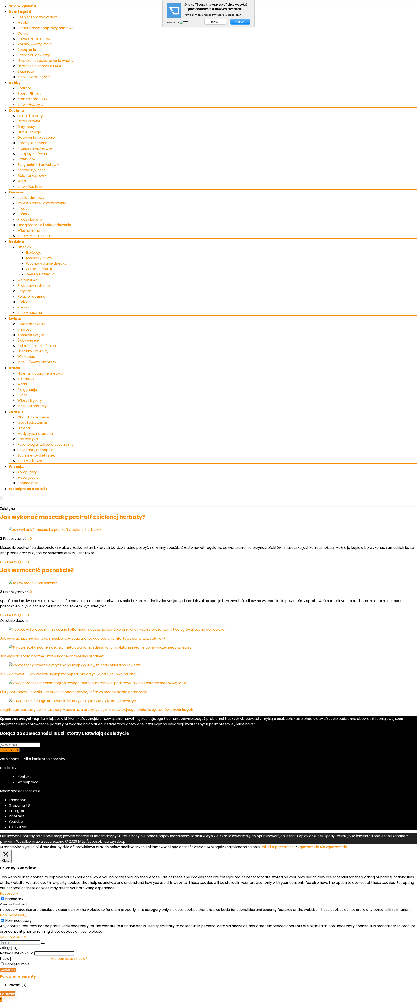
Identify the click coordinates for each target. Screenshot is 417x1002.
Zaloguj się (8, 969)
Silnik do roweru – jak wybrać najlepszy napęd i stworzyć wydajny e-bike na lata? (68, 674)
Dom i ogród (20, 11)
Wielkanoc (26, 356)
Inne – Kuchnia (29, 186)
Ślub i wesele (28, 340)
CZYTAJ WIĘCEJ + (15, 561)
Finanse (16, 192)
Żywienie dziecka (40, 274)
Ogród (22, 33)
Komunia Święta (30, 334)
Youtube (16, 821)
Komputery (27, 472)
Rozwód (24, 307)
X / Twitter (18, 827)
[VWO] (184, 22)
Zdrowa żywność (31, 170)
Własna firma (28, 230)
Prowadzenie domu (33, 38)
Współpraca (27, 782)
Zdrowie (16, 411)
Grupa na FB (20, 805)
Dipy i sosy (26, 126)
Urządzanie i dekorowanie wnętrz (45, 60)
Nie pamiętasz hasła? (69, 958)
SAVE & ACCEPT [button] (13, 936)
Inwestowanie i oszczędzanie (41, 203)
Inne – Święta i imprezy (36, 362)
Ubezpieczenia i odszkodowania (44, 224)
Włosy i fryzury (29, 400)
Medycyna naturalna (35, 433)
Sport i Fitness (29, 93)
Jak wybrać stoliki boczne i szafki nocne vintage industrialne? (52, 656)
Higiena (23, 428)
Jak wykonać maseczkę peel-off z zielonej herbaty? (72, 517)
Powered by (173, 22)
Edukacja (33, 252)
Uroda (14, 367)
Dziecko (24, 247)
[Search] (1, 504)
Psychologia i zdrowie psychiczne (45, 444)
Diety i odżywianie (32, 422)
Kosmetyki (26, 378)
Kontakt (24, 776)
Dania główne (28, 121)
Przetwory (26, 159)
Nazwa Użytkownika (16, 953)
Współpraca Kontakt (28, 488)
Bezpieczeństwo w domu (38, 17)
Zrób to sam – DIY (32, 99)
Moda (22, 384)
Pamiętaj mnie (17, 964)
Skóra (22, 395)
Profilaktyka (27, 439)
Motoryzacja (28, 477)
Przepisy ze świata (32, 153)
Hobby (15, 82)
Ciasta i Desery (30, 115)
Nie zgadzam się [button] (333, 846)
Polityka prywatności (278, 846)
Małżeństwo (27, 280)
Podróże (24, 88)
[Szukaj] (43, 943)
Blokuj (215, 21)
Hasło (4, 958)
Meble (22, 22)
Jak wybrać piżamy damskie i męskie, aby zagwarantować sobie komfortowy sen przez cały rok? (82, 638)
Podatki (23, 214)
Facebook (17, 799)
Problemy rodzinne (33, 285)
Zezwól (240, 21)
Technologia (27, 482)
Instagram (17, 810)
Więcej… (16, 466)
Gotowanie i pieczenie (36, 137)
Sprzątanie (26, 49)
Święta (15, 318)
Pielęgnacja (27, 389)
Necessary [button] (9, 893)
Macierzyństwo (39, 257)
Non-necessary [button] (13, 915)
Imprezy (24, 329)
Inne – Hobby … (30, 104)
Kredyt (23, 208)
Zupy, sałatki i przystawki (38, 164)
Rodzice (24, 301)
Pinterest (16, 816)
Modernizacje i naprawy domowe (45, 27)
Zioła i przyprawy (31, 175)
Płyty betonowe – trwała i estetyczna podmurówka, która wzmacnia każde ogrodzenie (73, 691)
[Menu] (1, 498)
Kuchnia (16, 110)
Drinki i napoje (29, 132)
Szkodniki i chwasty (33, 55)
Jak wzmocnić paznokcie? (37, 570)
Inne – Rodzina (29, 312)
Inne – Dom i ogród (33, 76)
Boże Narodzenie (31, 324)
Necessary (14, 898)
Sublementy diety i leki (36, 455)
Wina (21, 180)
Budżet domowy (31, 197)
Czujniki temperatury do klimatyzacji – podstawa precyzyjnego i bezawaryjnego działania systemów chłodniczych (96, 709)
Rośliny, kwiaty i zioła (34, 44)
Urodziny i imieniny (32, 351)
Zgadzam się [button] (308, 846)
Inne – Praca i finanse (35, 235)
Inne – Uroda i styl (32, 405)
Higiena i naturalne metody (40, 373)
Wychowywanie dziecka (46, 263)
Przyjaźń (24, 290)
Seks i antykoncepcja (35, 449)
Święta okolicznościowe (37, 345)
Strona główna (22, 6)
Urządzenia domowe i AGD (40, 65)
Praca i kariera (29, 219)
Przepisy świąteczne (34, 148)
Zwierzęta (25, 71)
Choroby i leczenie (33, 417)
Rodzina (16, 241)
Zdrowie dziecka (39, 268)
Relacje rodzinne (31, 296)
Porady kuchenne (32, 142)
